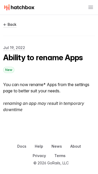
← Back (9, 24)
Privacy (39, 155)
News (56, 146)
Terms (60, 155)
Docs (21, 146)
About (75, 146)
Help (39, 146)
